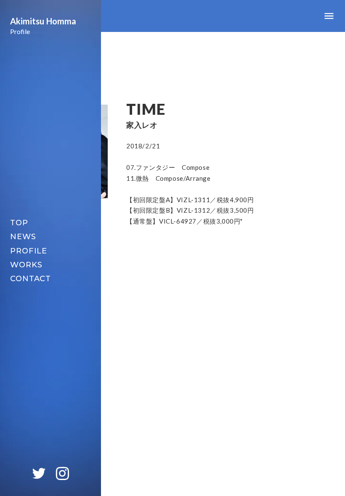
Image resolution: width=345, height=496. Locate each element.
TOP (19, 222)
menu (329, 16)
